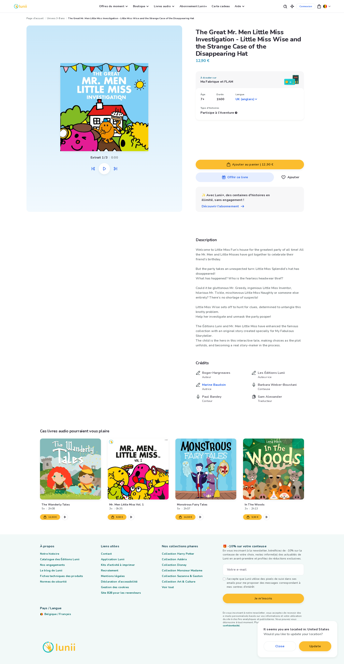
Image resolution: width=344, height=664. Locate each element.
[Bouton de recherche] (285, 6)
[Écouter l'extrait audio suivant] (115, 168)
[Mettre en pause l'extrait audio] (104, 168)
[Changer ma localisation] (327, 6)
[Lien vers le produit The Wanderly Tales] (70, 469)
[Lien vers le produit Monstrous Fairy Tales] (205, 469)
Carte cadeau (221, 6)
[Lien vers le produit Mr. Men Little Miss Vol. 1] (138, 469)
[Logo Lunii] (20, 6)
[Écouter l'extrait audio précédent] (93, 168)
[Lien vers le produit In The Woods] (273, 469)
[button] (292, 6)
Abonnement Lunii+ (193, 6)
